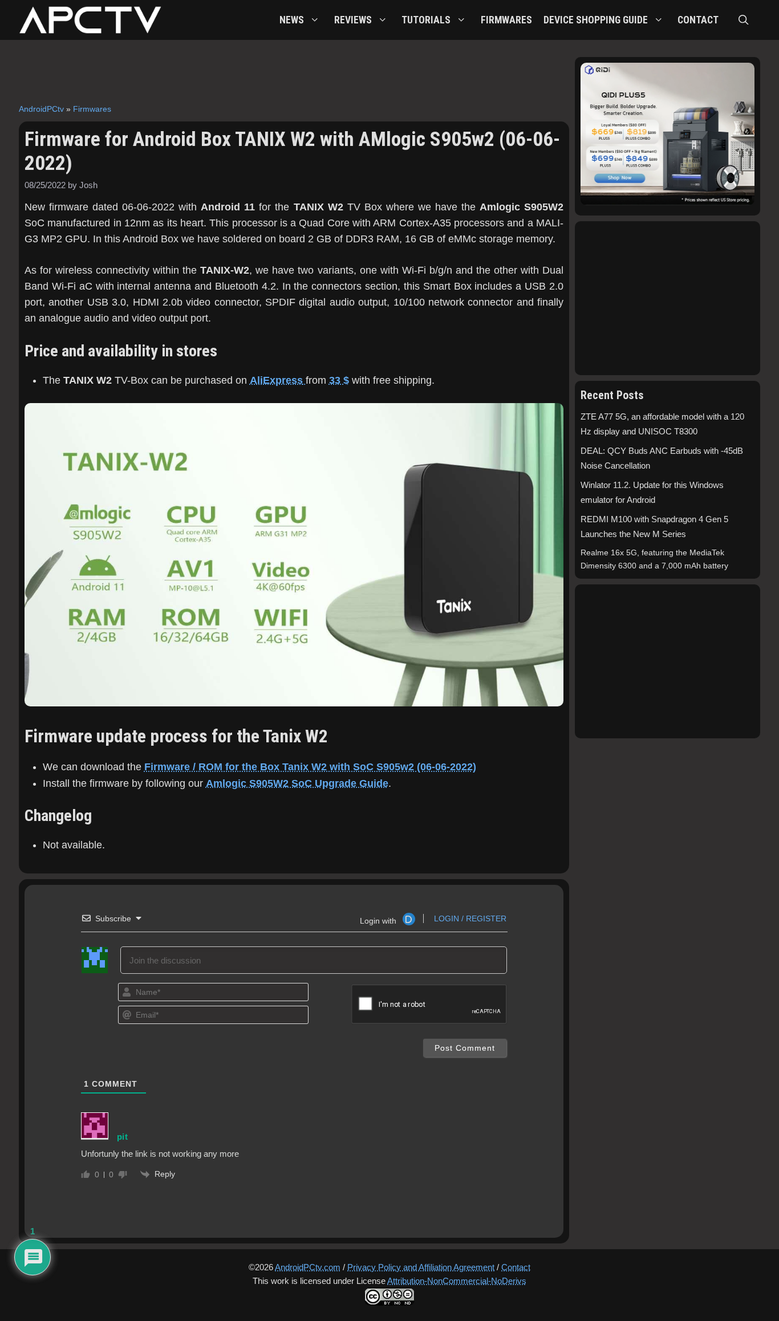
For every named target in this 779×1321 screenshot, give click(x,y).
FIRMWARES (506, 20)
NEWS (291, 20)
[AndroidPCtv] (90, 20)
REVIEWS (353, 20)
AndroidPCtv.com (307, 1267)
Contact (515, 1267)
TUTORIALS (426, 20)
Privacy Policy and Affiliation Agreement (420, 1267)
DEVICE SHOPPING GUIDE (595, 20)
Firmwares (92, 108)
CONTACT (698, 20)
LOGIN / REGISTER (469, 918)
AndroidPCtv (41, 108)
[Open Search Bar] (743, 20)
